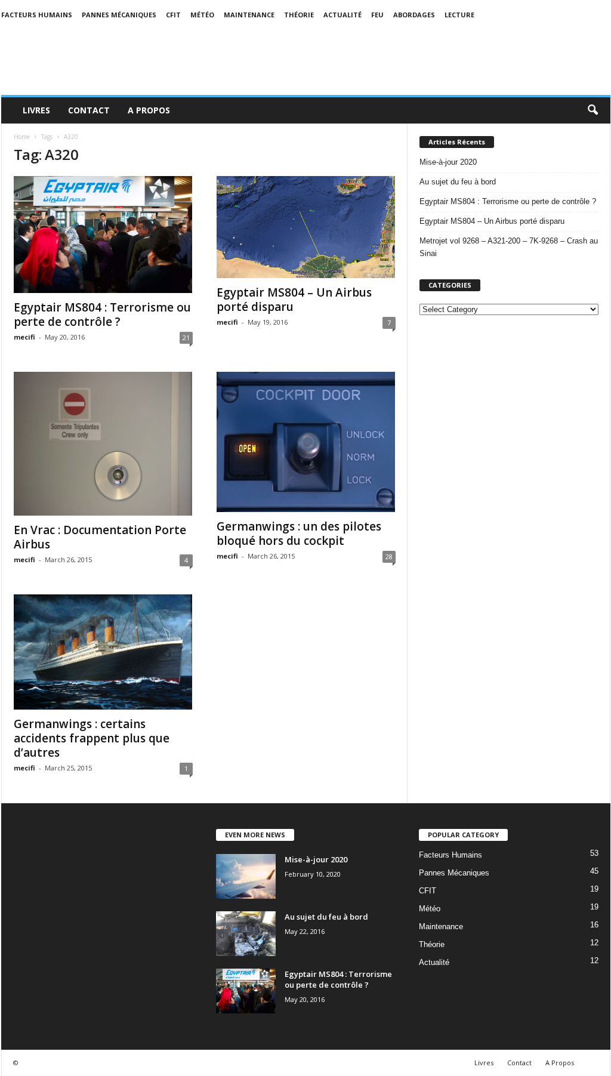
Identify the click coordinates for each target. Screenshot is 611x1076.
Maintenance (249, 14)
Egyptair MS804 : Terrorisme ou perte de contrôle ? (102, 314)
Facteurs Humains (36, 14)
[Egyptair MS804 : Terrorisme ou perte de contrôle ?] (103, 234)
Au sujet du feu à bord (457, 181)
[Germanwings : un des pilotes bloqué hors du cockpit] (306, 442)
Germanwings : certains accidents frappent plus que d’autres (91, 738)
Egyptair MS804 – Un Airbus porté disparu (294, 300)
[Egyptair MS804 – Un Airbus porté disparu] (306, 227)
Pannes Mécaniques (119, 14)
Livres (36, 110)
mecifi (24, 336)
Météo (202, 14)
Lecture (459, 14)
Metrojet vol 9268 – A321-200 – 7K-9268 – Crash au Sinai (508, 247)
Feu (377, 14)
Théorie (299, 14)
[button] (592, 110)
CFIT (173, 14)
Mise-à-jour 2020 (448, 162)
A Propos (149, 110)
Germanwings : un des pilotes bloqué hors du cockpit (299, 533)
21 (186, 337)
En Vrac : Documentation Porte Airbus (100, 537)
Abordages (414, 14)
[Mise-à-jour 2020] (246, 876)
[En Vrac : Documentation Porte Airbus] (103, 444)
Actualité (342, 14)
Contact (89, 110)
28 (389, 556)
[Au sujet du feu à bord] (246, 933)
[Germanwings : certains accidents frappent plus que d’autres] (103, 652)
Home (22, 136)
